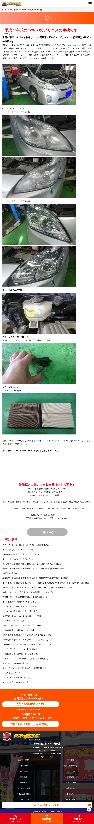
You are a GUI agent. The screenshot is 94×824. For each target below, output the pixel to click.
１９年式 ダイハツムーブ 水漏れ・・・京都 (21, 616)
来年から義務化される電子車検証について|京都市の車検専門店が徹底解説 (33, 568)
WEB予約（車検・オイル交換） (30, 724)
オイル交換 (23, 771)
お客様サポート (70, 782)
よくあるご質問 (24, 788)
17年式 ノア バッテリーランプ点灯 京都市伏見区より (26, 658)
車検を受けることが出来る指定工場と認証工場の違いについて (28, 644)
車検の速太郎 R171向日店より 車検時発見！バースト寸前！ (28, 592)
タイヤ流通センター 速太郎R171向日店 (19, 606)
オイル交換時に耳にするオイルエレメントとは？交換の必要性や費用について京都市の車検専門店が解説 (45, 582)
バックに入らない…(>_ (11, 673)
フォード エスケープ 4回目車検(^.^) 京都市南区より (24, 668)
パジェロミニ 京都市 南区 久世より (16, 677)
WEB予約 (78, 820)
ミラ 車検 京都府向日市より (15, 663)
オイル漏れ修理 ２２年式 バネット (18, 549)
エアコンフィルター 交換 (13, 620)
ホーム (4, 10)
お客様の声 (70, 788)
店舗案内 (70, 777)
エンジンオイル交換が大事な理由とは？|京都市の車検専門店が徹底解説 (32, 564)
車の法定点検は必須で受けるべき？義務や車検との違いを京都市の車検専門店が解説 (37, 587)
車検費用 (70, 760)
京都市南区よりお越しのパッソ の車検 (19, 630)
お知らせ (70, 794)
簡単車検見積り (24, 760)
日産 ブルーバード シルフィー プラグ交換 (21, 625)
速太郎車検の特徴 (70, 765)
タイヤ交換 (70, 771)
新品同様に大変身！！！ (12, 573)
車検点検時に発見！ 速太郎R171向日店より (21, 554)
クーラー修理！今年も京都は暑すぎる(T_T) (20, 682)
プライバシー (70, 799)
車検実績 (23, 777)
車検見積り (47, 820)
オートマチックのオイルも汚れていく (18, 559)
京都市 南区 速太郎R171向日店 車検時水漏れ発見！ (25, 597)
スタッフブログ (24, 799)
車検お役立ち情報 (24, 794)
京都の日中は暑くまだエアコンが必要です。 (20, 654)
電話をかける (16, 820)
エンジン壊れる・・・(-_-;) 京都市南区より (20, 649)
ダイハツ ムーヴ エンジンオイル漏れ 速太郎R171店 (25, 545)
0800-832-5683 (33, 704)
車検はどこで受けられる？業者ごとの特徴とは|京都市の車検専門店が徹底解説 (35, 578)
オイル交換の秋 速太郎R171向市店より (19, 601)
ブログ (10, 10)
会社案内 (23, 782)
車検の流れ (23, 765)
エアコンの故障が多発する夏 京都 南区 (19, 611)
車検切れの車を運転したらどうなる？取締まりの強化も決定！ (28, 635)
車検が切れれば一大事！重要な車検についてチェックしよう (27, 639)
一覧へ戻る (47, 532)
